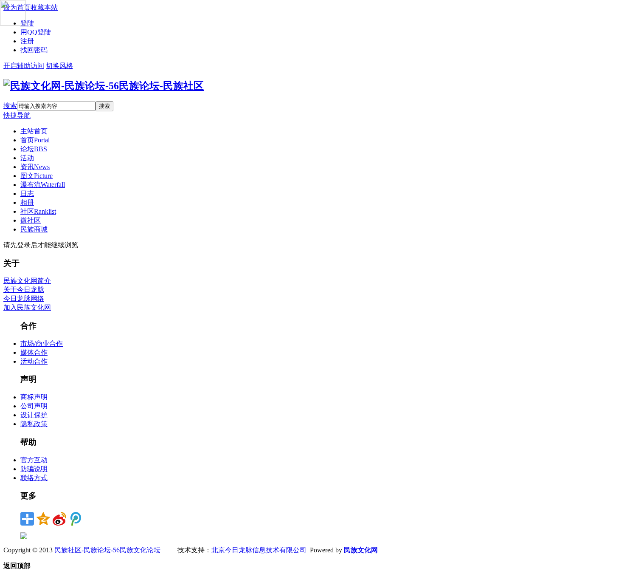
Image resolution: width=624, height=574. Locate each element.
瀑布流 (42, 184)
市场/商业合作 (41, 343)
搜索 (10, 105)
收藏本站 (44, 7)
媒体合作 (34, 352)
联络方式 (34, 477)
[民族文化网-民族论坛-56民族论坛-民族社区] (103, 85)
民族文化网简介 (27, 280)
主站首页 (34, 131)
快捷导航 (17, 115)
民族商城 (34, 229)
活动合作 (34, 361)
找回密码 (34, 50)
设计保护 (34, 414)
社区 (38, 211)
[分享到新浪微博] (59, 519)
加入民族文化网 (27, 307)
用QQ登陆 (35, 32)
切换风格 (59, 65)
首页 (35, 140)
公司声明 (34, 406)
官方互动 (34, 460)
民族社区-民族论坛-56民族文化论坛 (107, 550)
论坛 (33, 149)
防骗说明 (34, 468)
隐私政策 (34, 423)
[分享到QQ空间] (43, 519)
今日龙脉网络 (23, 298)
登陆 (27, 23)
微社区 (30, 220)
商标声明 (34, 397)
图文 (36, 175)
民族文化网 (361, 550)
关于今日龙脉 (23, 289)
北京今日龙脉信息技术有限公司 (258, 550)
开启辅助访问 (23, 65)
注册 (27, 41)
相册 (27, 202)
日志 (27, 193)
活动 (27, 157)
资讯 (35, 166)
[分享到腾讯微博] (75, 519)
